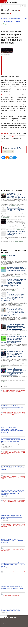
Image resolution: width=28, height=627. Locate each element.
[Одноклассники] (7, 157)
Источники (17, 18)
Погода (25, 18)
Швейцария (12, 136)
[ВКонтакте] (3, 157)
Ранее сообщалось (8, 95)
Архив (11, 18)
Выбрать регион (5, 623)
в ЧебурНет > (6, 24)
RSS (13, 624)
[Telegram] (11, 157)
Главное (4, 18)
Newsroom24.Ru (15, 148)
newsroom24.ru (7, 54)
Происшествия (8, 21)
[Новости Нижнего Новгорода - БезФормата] (9, 2)
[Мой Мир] (15, 157)
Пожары (17, 21)
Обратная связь (4, 621)
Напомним (4, 133)
